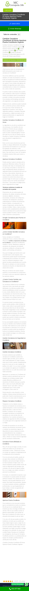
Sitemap (24, 586)
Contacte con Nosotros (9, 60)
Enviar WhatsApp (15, 28)
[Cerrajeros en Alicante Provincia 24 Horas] (14, 4)
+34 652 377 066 (21, 60)
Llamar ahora (15, 23)
